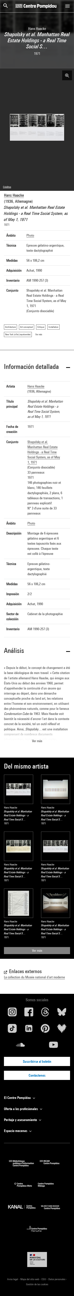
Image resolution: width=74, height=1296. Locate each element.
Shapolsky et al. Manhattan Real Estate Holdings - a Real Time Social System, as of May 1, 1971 (43, 452)
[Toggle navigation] (67, 6)
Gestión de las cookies (37, 1284)
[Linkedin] (29, 1030)
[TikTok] (12, 1030)
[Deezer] (61, 1030)
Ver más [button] (37, 741)
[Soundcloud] (20, 1046)
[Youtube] (53, 1046)
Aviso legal (13, 1279)
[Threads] (45, 1013)
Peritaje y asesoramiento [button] (21, 1120)
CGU (44, 1279)
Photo (30, 235)
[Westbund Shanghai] (53, 1210)
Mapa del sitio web (30, 1279)
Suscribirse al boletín (37, 1061)
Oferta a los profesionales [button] (21, 1109)
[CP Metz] (26, 1188)
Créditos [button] (7, 186)
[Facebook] (29, 1013)
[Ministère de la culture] (37, 1259)
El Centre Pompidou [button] (18, 1098)
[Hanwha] (37, 1233)
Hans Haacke (14, 195)
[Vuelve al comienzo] (64, 1287)
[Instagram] (12, 1013)
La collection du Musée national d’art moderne (34, 977)
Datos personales (57, 1279)
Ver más (37, 950)
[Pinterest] (45, 1030)
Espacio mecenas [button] (16, 1131)
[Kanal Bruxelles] (24, 1210)
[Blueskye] (61, 1013)
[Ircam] (52, 1165)
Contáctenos (37, 1075)
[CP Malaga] (49, 1188)
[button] (37, 367)
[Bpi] (24, 1165)
